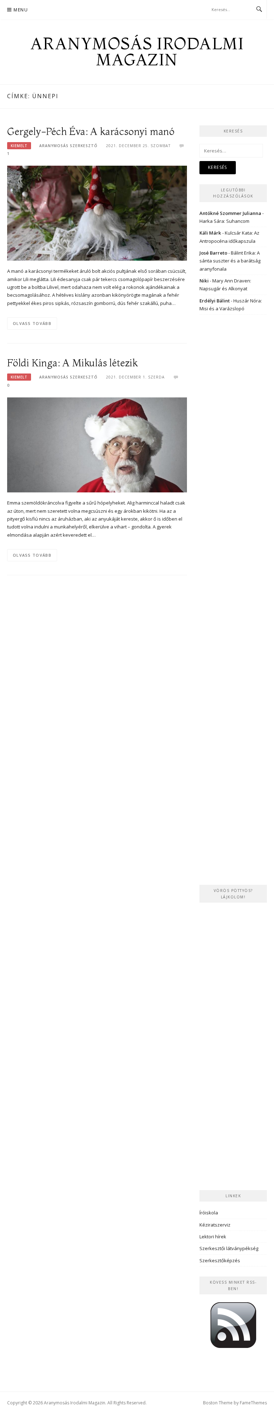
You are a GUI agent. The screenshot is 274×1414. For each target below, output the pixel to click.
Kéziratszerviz (214, 1225)
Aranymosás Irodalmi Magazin (137, 51)
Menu (21, 10)
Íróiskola (208, 1212)
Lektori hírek (212, 1236)
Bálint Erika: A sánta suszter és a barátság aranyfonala (229, 261)
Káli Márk (210, 233)
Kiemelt (19, 145)
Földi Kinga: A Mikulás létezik (72, 362)
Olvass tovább (32, 323)
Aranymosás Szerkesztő (68, 145)
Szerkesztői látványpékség (228, 1248)
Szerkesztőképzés (219, 1260)
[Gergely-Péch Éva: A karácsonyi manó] (97, 212)
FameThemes (253, 1403)
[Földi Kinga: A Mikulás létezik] (97, 444)
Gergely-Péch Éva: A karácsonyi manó (90, 131)
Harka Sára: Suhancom (224, 221)
